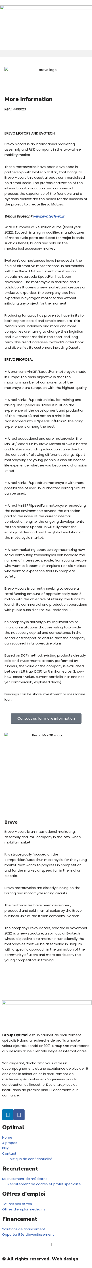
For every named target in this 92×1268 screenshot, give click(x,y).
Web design (65, 1259)
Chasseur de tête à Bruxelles (26, 1244)
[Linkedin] (7, 1114)
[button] (46, 53)
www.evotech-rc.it (48, 216)
